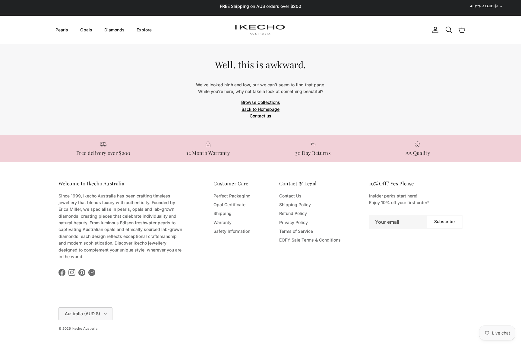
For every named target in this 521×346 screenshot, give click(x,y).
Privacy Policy (293, 222)
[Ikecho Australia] (260, 30)
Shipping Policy (295, 204)
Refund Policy (293, 213)
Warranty (222, 222)
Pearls (61, 29)
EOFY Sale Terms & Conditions (310, 239)
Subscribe (444, 221)
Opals (86, 29)
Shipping (222, 213)
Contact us (260, 115)
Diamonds (114, 29)
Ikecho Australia (84, 328)
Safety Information (231, 231)
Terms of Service (296, 231)
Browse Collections (260, 102)
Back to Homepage (260, 109)
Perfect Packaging (232, 195)
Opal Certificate (229, 204)
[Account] (434, 30)
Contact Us (290, 195)
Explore (144, 29)
